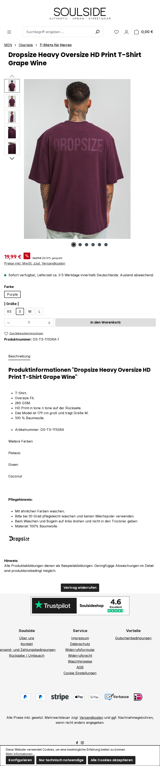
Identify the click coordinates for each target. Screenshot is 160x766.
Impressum (80, 638)
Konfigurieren (20, 760)
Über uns (26, 638)
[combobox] (63, 32)
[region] (80, 163)
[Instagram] (82, 742)
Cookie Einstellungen (80, 673)
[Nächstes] (12, 158)
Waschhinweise (80, 661)
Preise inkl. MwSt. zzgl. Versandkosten (34, 263)
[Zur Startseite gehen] (80, 13)
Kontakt (27, 644)
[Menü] (9, 32)
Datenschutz (80, 644)
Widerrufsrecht (80, 655)
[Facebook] (77, 742)
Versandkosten (91, 717)
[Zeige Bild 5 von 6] (99, 244)
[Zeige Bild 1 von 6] (73, 244)
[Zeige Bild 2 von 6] (80, 244)
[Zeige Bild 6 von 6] (106, 244)
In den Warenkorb (105, 322)
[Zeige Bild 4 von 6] (93, 244)
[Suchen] (97, 32)
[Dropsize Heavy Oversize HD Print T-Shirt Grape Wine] (77, 159)
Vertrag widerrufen (80, 587)
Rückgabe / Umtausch (26, 655)
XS (9, 311)
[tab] (19, 356)
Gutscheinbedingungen (133, 638)
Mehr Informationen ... (20, 754)
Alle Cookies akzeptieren (112, 760)
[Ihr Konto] (126, 32)
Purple (12, 294)
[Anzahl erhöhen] (49, 322)
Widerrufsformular (80, 650)
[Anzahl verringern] (8, 322)
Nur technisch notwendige (61, 760)
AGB (80, 667)
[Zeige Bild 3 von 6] (86, 244)
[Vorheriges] (12, 76)
